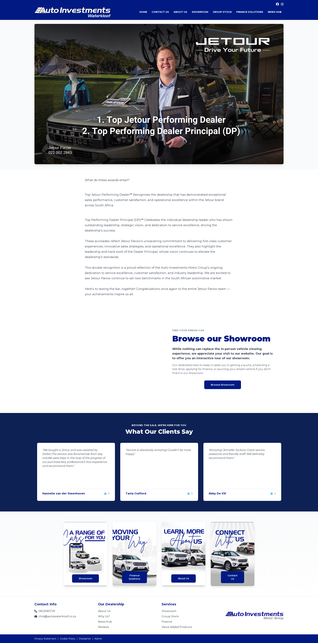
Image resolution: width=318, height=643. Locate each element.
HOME (143, 11)
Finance (167, 621)
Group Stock (170, 616)
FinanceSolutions (134, 577)
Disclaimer (85, 638)
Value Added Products (177, 627)
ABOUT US (180, 11)
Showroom (85, 578)
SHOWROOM (200, 11)
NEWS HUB (275, 11)
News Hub (105, 621)
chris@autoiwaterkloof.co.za (57, 616)
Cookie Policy (67, 638)
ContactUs (233, 577)
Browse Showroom (222, 384)
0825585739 (46, 611)
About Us (183, 578)
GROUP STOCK (222, 11)
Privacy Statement (45, 638)
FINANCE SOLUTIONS (249, 11)
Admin (98, 638)
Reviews (103, 627)
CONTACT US (160, 11)
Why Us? (104, 616)
